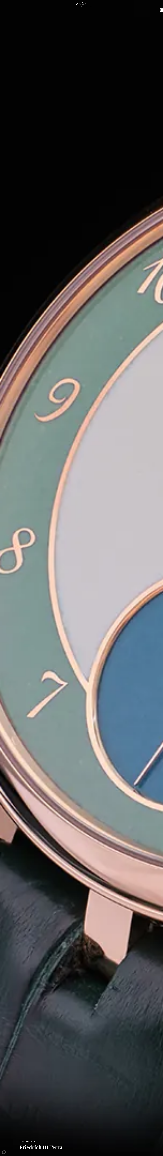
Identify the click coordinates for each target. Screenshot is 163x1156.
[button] (3, 1152)
